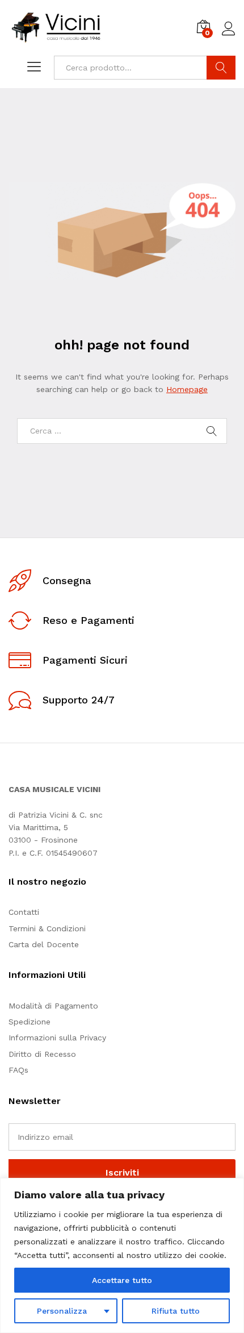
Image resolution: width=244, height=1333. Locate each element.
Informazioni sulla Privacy (57, 1037)
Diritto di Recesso (42, 1054)
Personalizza (62, 1310)
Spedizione (30, 1021)
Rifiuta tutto (176, 1310)
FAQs (18, 1069)
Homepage (187, 389)
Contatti (24, 912)
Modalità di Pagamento (53, 1005)
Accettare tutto (122, 1280)
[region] (122, 1255)
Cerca (221, 68)
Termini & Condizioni (47, 928)
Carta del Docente (44, 944)
